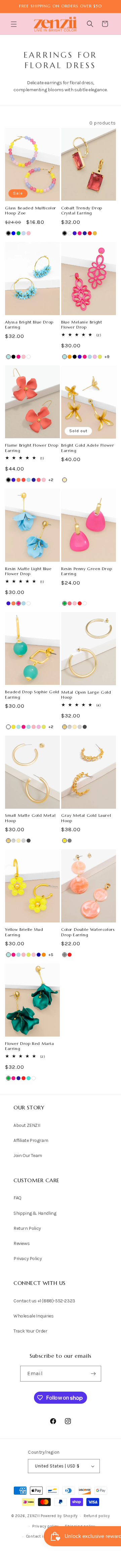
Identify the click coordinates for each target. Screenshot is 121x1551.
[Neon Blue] (39, 955)
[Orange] (44, 955)
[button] (14, 24)
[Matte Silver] (70, 727)
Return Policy (27, 1228)
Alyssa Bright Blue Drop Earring (29, 324)
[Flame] (24, 480)
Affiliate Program (30, 1140)
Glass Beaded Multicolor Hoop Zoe (30, 210)
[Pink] (29, 233)
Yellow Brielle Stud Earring (24, 932)
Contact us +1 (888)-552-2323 (44, 1301)
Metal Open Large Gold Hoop (86, 695)
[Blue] (13, 233)
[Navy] (85, 233)
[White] (70, 233)
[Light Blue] (90, 357)
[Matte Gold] (65, 727)
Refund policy (97, 1516)
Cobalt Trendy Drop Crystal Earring (81, 210)
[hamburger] (14, 25)
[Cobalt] (75, 233)
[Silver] (80, 727)
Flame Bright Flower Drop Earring (31, 448)
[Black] (8, 233)
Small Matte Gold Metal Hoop (30, 818)
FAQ (17, 1198)
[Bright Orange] (70, 357)
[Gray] (70, 841)
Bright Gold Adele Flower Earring (87, 448)
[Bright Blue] (8, 357)
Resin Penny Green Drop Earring (86, 571)
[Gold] (65, 480)
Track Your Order (30, 1331)
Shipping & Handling (34, 1213)
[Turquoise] (29, 1078)
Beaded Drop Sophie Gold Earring (32, 694)
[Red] (90, 233)
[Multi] (24, 233)
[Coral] (18, 480)
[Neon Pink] (39, 480)
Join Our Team (27, 1155)
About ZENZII (26, 1125)
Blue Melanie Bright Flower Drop (81, 324)
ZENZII (33, 1516)
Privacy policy (45, 1526)
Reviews (21, 1243)
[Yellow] (13, 727)
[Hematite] (85, 727)
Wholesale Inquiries (33, 1316)
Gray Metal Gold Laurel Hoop (86, 818)
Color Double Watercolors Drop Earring (88, 932)
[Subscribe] (93, 1374)
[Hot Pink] (80, 233)
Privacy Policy (27, 1258)
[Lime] (100, 357)
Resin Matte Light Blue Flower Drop (28, 571)
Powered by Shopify (59, 1516)
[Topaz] (95, 233)
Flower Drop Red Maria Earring (29, 1046)
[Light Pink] (34, 727)
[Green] (18, 233)
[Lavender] (95, 357)
